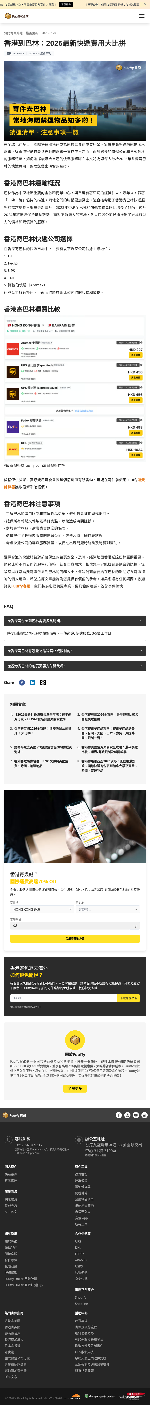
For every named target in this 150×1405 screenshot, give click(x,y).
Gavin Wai (18, 53)
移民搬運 (11, 1180)
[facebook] (22, 682)
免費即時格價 (75, 939)
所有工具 (81, 1224)
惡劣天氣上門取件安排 (90, 1358)
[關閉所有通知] (145, 4)
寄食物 (9, 1352)
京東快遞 (81, 1279)
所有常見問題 (84, 1371)
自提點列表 (83, 1212)
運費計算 (81, 1174)
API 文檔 (11, 1212)
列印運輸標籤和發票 (89, 1339)
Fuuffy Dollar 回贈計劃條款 (24, 1285)
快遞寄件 (11, 1174)
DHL (78, 1247)
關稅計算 (81, 1193)
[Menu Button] (141, 16)
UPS (78, 1241)
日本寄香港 (12, 1346)
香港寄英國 (12, 1327)
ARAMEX (81, 1260)
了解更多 (66, 4)
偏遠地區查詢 (84, 1205)
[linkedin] (32, 682)
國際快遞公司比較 (17, 1358)
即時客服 (11, 1254)
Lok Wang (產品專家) (40, 53)
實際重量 (15, 919)
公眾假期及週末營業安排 (92, 1364)
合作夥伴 (11, 1260)
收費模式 (81, 1321)
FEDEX (79, 1254)
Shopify (80, 1297)
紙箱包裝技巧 (84, 1333)
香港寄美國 (12, 1321)
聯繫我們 (11, 1247)
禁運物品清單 (84, 1199)
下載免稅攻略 (128, 998)
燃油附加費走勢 (16, 1371)
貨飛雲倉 (11, 1205)
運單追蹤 (81, 1180)
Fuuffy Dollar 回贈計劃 (21, 1279)
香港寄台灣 (12, 1333)
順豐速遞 (81, 1272)
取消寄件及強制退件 (89, 1346)
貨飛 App (81, 1218)
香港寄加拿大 (14, 1339)
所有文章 (11, 1377)
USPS (79, 1266)
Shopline (81, 1304)
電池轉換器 (83, 1187)
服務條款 (11, 1272)
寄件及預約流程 (86, 1327)
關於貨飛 (11, 1241)
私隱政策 (11, 1266)
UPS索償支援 (84, 1352)
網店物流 (11, 1199)
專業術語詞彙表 (16, 1364)
